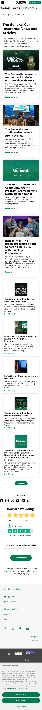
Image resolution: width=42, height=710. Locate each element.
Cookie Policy (11, 688)
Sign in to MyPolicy (11, 609)
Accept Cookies (21, 695)
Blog (11, 14)
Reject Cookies (21, 700)
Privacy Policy (21, 660)
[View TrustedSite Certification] (18, 653)
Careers (7, 614)
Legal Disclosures (32, 660)
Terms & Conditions (9, 660)
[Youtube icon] (28, 628)
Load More (21, 483)
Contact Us (8, 619)
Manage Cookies (21, 706)
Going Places (10, 8)
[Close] (39, 665)
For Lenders (34, 641)
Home (5, 14)
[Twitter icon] (21, 628)
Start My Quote (35, 2)
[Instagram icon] (14, 628)
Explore (29, 8)
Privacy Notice (22, 688)
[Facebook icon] (6, 628)
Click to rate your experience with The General (21, 521)
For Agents (34, 636)
